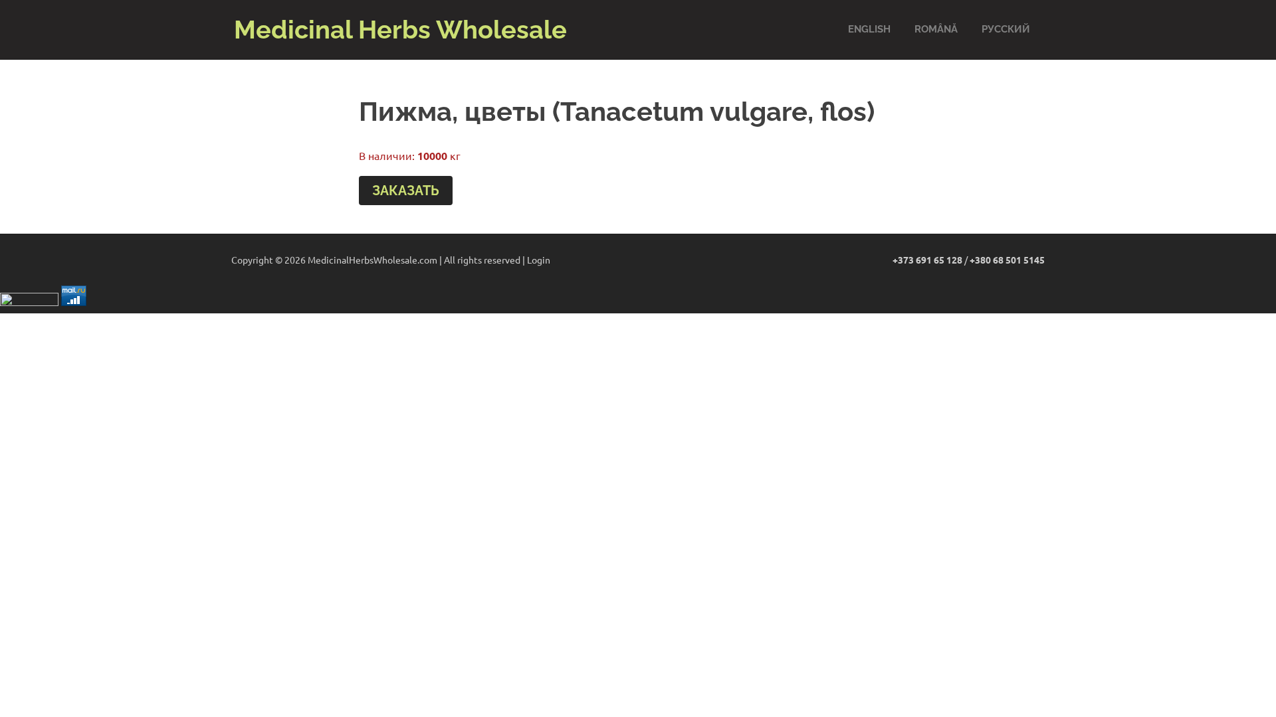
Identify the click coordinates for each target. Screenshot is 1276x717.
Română (936, 29)
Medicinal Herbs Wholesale (400, 29)
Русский (1006, 29)
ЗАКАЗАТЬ (405, 191)
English (869, 29)
